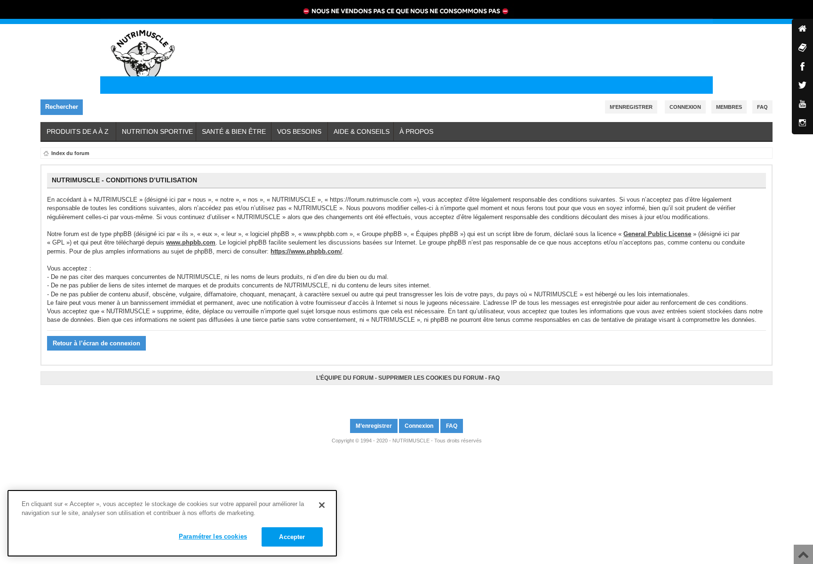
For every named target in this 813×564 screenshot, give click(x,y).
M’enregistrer (631, 107)
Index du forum (70, 153)
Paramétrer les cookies (213, 536)
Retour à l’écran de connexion (96, 343)
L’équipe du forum (345, 378)
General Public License (657, 233)
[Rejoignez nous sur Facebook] (402, 397)
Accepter (292, 536)
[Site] (802, 29)
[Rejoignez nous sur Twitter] (405, 397)
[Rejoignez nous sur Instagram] (410, 397)
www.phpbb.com (190, 242)
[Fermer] (321, 505)
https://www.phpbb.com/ (306, 251)
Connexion (685, 107)
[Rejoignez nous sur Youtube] (407, 397)
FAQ (494, 378)
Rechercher (61, 106)
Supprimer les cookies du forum (431, 378)
